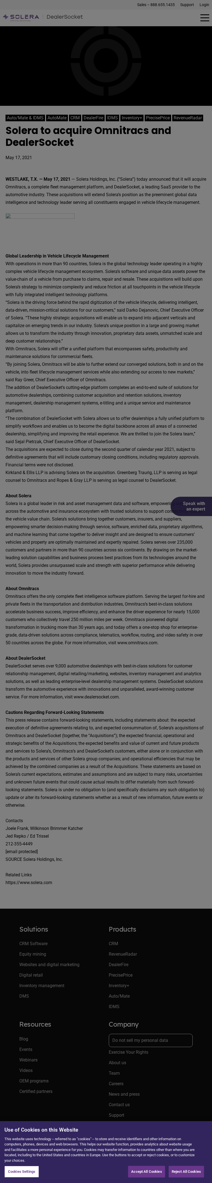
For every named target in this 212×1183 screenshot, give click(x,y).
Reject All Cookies (186, 1171)
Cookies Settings (21, 1171)
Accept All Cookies (146, 1171)
